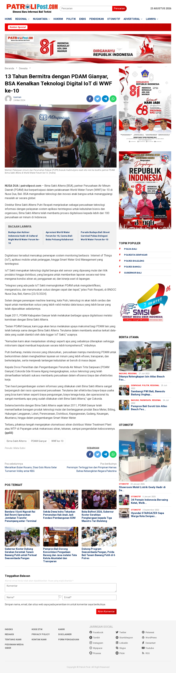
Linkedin (123, 643)
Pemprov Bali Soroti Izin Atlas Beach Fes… (149, 408)
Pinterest (150, 632)
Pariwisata (145, 400)
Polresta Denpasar (135, 255)
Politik (145, 385)
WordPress (151, 637)
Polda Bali (130, 249)
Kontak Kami (39, 639)
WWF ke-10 (57, 441)
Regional (132, 373)
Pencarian (119, 8)
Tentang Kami (13, 639)
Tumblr (96, 637)
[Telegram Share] (105, 98)
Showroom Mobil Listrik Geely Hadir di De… (142, 489)
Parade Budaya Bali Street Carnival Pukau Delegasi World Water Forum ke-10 (95, 236)
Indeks (9, 629)
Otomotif (124, 484)
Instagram (98, 643)
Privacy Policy (41, 634)
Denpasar (136, 385)
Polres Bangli (132, 266)
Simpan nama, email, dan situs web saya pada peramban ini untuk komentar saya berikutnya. (55, 604)
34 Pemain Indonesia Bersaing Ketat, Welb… (149, 501)
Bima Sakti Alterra (16, 441)
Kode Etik (37, 629)
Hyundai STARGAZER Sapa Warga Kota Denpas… (147, 515)
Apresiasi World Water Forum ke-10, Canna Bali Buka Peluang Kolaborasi (59, 236)
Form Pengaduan (68, 639)
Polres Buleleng (134, 261)
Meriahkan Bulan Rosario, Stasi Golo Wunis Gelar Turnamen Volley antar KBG (31, 467)
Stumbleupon (126, 637)
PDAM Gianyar (39, 441)
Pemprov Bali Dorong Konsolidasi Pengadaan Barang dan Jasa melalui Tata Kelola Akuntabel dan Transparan (60, 555)
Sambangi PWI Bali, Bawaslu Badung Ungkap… (148, 393)
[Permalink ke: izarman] (8, 98)
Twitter (122, 632)
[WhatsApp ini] (113, 98)
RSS (148, 653)
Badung (123, 373)
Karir (61, 629)
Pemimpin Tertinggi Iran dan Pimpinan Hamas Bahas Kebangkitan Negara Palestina (92, 467)
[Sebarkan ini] (89, 98)
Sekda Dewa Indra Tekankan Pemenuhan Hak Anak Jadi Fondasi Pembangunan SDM (59, 514)
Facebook (98, 632)
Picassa (97, 653)
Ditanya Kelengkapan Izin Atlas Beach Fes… (142, 378)
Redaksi (9, 634)
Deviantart (151, 643)
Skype (122, 648)
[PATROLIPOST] (32, 8)
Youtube (150, 648)
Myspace (97, 648)
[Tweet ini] (97, 98)
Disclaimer (65, 634)
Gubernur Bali (133, 272)
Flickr (122, 653)
